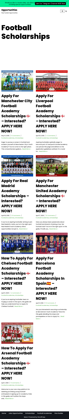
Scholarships (19, 138)
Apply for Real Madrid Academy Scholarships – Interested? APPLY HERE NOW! (15, 196)
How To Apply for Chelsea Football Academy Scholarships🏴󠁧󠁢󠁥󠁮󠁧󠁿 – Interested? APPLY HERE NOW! (17, 273)
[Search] (66, 11)
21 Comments (15, 215)
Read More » (26, 149)
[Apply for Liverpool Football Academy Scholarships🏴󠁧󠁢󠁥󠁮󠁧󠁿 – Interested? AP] (52, 81)
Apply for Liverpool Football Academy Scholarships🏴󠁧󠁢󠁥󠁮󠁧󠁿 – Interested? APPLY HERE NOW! (50, 113)
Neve (25, 417)
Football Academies (7, 138)
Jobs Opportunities (16, 413)
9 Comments (15, 136)
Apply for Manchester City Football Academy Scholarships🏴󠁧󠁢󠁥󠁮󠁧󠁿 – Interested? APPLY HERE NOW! (16, 113)
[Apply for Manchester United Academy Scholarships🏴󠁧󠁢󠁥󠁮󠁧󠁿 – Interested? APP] (52, 165)
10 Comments (49, 303)
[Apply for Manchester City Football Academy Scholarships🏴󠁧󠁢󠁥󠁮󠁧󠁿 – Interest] (17, 81)
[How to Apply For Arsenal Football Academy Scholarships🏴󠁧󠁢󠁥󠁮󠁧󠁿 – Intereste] (17, 333)
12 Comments (50, 215)
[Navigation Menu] (62, 11)
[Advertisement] (34, 56)
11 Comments (15, 383)
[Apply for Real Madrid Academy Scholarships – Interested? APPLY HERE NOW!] (17, 165)
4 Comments (50, 136)
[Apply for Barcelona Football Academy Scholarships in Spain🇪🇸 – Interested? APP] (52, 243)
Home (4, 413)
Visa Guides (58, 413)
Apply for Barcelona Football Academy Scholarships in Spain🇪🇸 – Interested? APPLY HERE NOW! (50, 278)
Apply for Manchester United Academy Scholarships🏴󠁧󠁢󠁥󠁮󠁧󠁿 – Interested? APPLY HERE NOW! (51, 196)
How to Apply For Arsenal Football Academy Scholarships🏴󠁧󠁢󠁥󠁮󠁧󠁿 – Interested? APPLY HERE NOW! (17, 363)
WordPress (41, 417)
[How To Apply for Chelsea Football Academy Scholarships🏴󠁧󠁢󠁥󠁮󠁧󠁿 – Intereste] (17, 243)
